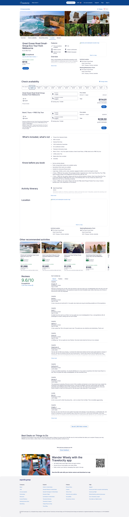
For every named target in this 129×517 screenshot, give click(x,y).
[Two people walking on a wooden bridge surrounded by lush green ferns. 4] (76, 30)
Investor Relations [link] (23, 499)
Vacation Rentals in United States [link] (50, 489)
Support (97, 2)
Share (100, 9)
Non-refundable (102, 103)
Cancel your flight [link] (93, 491)
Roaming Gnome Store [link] (24, 501)
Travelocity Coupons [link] (47, 501)
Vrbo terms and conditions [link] (71, 494)
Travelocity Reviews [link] (47, 499)
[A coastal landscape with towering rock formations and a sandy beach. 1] (42, 23)
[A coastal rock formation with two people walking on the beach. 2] (76, 17)
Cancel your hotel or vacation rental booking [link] (98, 489)
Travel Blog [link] (45, 506)
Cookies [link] (67, 489)
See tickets (25, 68)
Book (103, 106)
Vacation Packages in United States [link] (50, 491)
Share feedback (64, 450)
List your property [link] (23, 491)
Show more (54, 65)
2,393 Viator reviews (27, 285)
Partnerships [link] (22, 494)
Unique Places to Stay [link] (47, 503)
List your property (88, 2)
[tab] (25, 87)
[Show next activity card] (109, 256)
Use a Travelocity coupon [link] (94, 496)
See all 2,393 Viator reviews (29, 56)
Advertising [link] (22, 503)
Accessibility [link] (68, 496)
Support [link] (90, 487)
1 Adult (56, 94)
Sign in (107, 2)
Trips (102, 2)
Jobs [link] (21, 489)
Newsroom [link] (22, 496)
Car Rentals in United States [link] (49, 496)
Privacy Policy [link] (69, 487)
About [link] (21, 487)
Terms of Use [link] (68, 491)
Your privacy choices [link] (70, 499)
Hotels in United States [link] (47, 487)
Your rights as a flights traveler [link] (95, 499)
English (56, 99)
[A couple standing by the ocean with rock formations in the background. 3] (98, 17)
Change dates (103, 81)
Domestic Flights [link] (46, 494)
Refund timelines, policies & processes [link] (97, 494)
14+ (106, 34)
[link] (25, 9)
